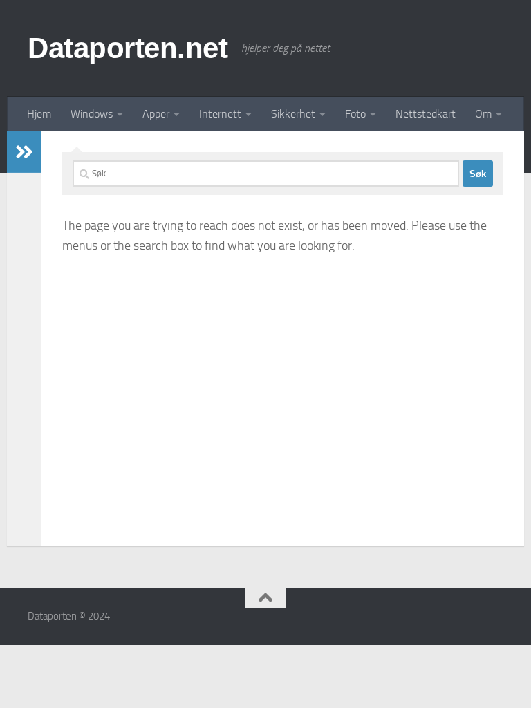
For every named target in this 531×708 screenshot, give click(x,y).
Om (483, 113)
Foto (355, 113)
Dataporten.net (127, 48)
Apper (155, 113)
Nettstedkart (425, 113)
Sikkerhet (293, 113)
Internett (220, 113)
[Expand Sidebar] (24, 152)
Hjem (39, 113)
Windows (92, 113)
